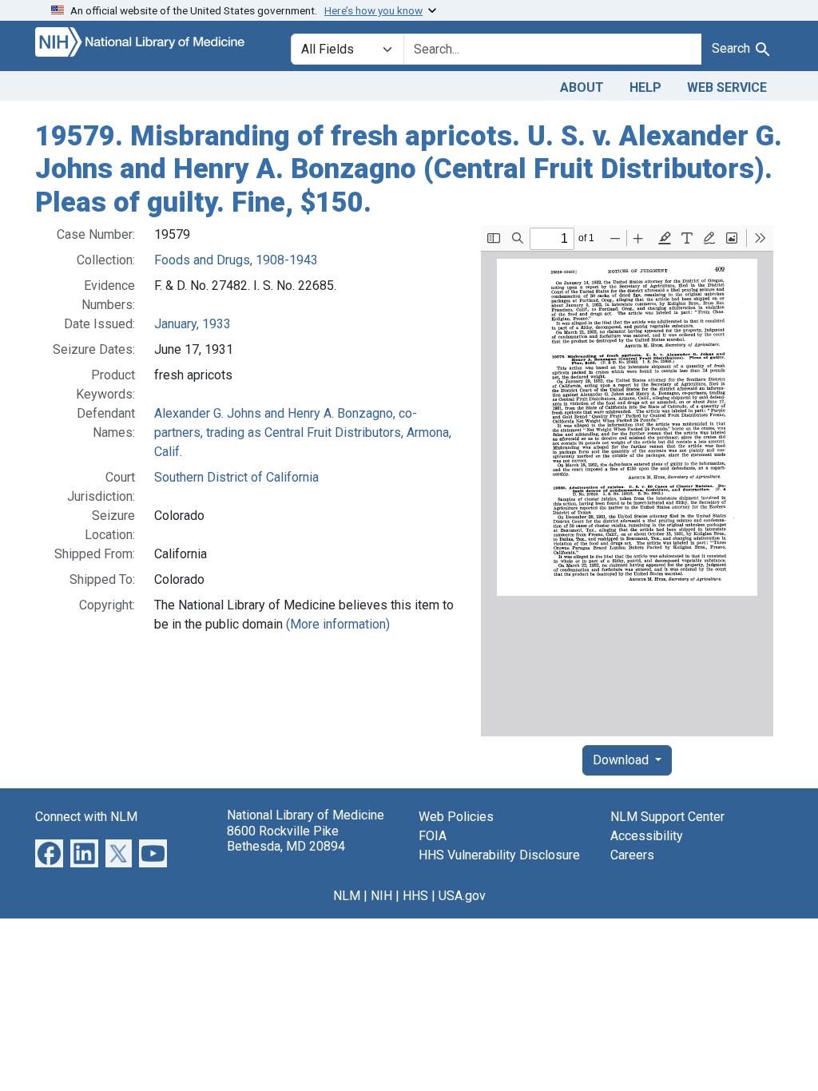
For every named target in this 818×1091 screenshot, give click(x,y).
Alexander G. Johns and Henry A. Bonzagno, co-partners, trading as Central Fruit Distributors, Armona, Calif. (302, 432)
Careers (632, 855)
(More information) (338, 624)
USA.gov (462, 895)
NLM (346, 895)
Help (645, 87)
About (582, 87)
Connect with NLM (86, 816)
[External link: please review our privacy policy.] (49, 852)
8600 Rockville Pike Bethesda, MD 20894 (286, 838)
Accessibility (646, 835)
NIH (381, 895)
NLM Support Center (667, 816)
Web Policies (456, 816)
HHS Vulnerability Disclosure (499, 855)
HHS (415, 895)
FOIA (433, 835)
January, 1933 (192, 323)
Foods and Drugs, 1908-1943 (236, 260)
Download (622, 760)
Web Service (727, 87)
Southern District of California (236, 477)
